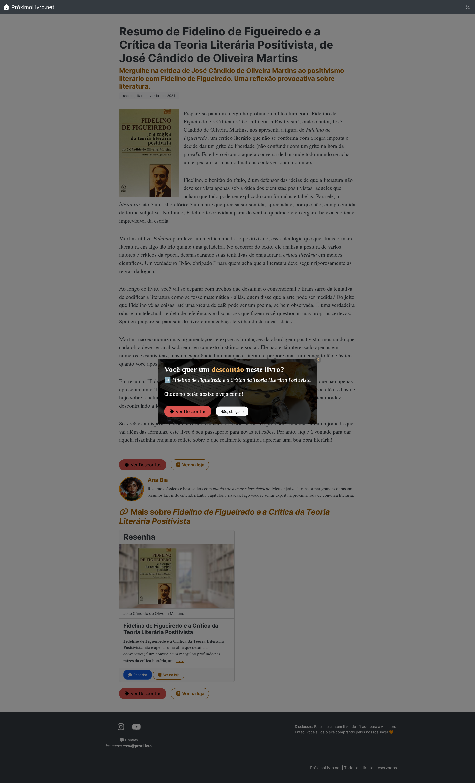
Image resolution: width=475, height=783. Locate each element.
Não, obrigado (232, 411)
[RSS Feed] (467, 7)
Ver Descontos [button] (190, 411)
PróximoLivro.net (32, 7)
